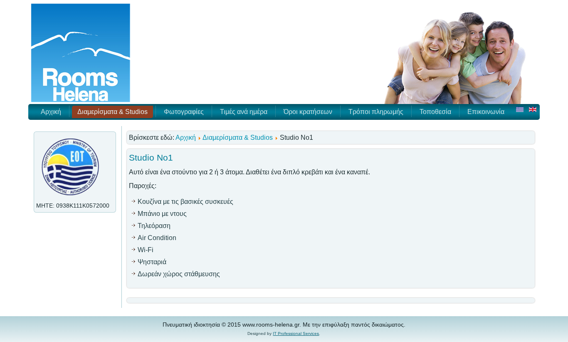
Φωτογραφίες (184, 111)
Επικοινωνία (485, 111)
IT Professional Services (296, 333)
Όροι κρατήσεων (308, 111)
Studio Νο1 (151, 157)
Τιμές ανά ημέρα (243, 111)
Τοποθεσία (435, 111)
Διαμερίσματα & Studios (112, 111)
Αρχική (51, 111)
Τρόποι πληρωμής (375, 111)
